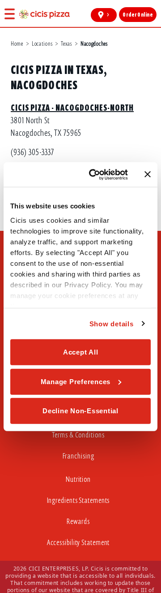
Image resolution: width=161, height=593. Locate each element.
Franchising (78, 456)
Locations (42, 44)
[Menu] (9, 14)
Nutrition (78, 479)
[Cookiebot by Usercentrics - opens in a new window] (94, 174)
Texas (66, 44)
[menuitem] (80, 437)
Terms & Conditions (78, 435)
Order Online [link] (138, 15)
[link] (44, 14)
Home (17, 44)
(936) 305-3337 (32, 152)
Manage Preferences (76, 381)
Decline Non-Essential (80, 411)
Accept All (80, 352)
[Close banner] (147, 174)
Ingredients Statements (78, 500)
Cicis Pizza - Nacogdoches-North (72, 107)
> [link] (108, 15)
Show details (111, 323)
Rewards (78, 521)
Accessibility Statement (78, 542)
